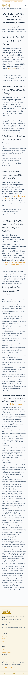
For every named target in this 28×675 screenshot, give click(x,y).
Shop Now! (4, 624)
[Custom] (23, 673)
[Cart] (14, 673)
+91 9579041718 (6, 664)
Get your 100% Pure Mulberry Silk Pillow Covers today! (13, 264)
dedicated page (16, 404)
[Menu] (25, 5)
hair (20, 109)
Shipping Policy (5, 654)
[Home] (4, 673)
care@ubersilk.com (16, 664)
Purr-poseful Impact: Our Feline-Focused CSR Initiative (12, 1)
